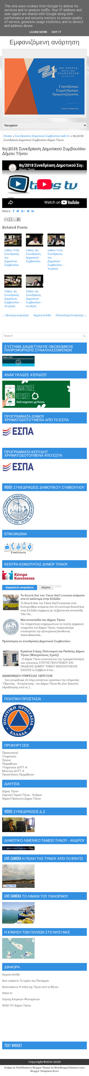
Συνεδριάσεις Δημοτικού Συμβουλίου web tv (42, 136)
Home (7, 136)
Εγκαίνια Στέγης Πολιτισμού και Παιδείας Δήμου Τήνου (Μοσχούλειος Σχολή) (52, 653)
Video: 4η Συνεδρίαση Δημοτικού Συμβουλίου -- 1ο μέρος (34, 299)
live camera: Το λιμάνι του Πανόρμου (25, 980)
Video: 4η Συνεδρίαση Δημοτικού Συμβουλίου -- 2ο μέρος (13, 299)
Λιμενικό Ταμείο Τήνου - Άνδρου (22, 795)
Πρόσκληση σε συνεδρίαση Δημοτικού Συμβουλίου (36, 641)
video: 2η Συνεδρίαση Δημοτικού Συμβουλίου (33, 256)
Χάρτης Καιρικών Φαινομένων (21, 999)
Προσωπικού (10, 752)
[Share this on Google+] (23, 211)
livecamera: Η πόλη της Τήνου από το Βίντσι (30, 987)
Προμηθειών (9, 763)
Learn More (38, 32)
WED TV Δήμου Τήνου (16, 1005)
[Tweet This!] (17, 211)
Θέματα (45, 587)
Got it (56, 32)
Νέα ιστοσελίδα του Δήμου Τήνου (43, 620)
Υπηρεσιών (9, 756)
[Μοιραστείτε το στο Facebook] (18, 219)
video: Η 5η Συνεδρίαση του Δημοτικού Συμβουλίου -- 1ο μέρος (56, 259)
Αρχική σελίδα (42, 315)
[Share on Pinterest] (28, 211)
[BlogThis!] (10, 219)
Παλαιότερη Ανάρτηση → (71, 315)
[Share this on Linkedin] (32, 211)
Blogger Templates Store (44, 1071)
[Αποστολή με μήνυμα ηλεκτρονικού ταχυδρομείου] (6, 219)
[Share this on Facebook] (13, 211)
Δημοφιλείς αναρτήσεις (20, 587)
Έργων (6, 760)
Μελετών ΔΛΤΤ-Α (13, 771)
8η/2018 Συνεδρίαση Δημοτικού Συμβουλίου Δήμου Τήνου (44, 151)
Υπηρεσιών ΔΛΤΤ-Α (14, 767)
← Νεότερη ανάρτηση (15, 315)
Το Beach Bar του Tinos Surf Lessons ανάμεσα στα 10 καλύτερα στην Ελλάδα (52, 597)
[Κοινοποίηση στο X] (14, 219)
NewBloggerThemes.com (69, 1067)
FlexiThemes (23, 1067)
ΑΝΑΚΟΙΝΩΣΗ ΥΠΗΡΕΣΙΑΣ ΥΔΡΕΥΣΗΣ (27, 676)
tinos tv (7, 993)
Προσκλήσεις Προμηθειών (18, 774)
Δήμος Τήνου (10, 791)
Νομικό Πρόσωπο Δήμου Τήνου (21, 798)
